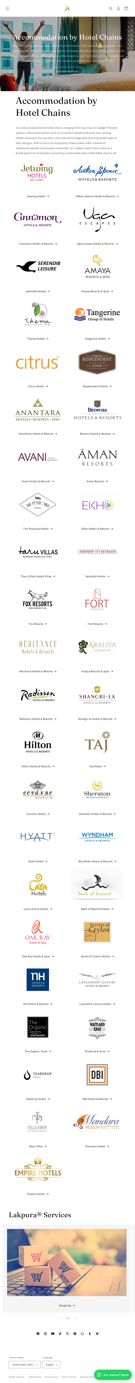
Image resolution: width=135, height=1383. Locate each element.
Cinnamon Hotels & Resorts (36, 244)
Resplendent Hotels (95, 386)
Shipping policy (87, 1377)
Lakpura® (20, 1377)
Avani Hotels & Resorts (36, 481)
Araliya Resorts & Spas (95, 671)
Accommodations (67, 71)
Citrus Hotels (36, 386)
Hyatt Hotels (36, 861)
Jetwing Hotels (36, 196)
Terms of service (69, 1377)
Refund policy (35, 1377)
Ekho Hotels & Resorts (96, 529)
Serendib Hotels (36, 291)
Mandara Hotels (95, 1146)
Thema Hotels (36, 339)
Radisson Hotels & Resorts (36, 719)
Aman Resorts (95, 481)
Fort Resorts (95, 624)
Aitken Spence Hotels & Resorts (95, 196)
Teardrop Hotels (36, 1099)
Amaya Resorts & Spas (95, 291)
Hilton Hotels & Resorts (36, 766)
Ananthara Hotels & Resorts (36, 434)
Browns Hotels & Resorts (95, 434)
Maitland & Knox (95, 1051)
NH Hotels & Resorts (36, 1004)
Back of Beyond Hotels (95, 909)
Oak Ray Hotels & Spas (36, 956)
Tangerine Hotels (95, 339)
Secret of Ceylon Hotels (95, 956)
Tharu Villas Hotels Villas (36, 576)
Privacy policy (51, 1377)
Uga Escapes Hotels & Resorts (95, 244)
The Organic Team (36, 1051)
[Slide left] (60, 1318)
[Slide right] (75, 1318)
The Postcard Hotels (36, 529)
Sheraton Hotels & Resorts (95, 814)
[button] (7, 8)
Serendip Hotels (95, 576)
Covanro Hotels (36, 814)
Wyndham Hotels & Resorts (95, 861)
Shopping (65, 1305)
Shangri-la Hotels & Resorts (95, 719)
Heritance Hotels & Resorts (36, 671)
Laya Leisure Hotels (36, 909)
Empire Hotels (36, 1194)
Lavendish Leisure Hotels (95, 1004)
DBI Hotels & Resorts (95, 1099)
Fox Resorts (36, 624)
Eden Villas (36, 1146)
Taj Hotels (95, 766)
